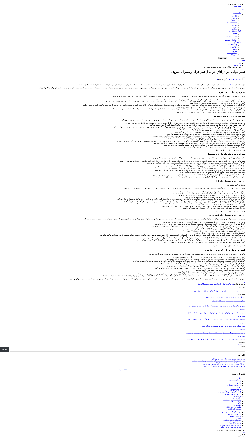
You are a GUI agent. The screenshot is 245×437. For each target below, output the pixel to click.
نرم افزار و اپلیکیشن (231, 40)
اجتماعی (234, 18)
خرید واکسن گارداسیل (234, 414)
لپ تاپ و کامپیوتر (231, 36)
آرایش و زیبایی (232, 44)
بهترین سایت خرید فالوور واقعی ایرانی (229, 392)
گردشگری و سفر (231, 53)
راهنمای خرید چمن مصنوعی (232, 400)
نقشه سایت (237, 6)
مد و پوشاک (233, 54)
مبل (240, 378)
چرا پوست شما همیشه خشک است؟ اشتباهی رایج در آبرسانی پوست (224, 366)
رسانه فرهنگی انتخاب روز (233, 390)
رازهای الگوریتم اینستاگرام (232, 394)
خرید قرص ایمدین (235, 423)
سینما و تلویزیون (232, 22)
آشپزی (235, 45)
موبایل (235, 34)
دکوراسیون (233, 47)
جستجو (243, 346)
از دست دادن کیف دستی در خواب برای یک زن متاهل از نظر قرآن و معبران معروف (219, 291)
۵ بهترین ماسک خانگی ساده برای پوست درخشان (229, 362)
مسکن (235, 27)
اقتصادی (234, 16)
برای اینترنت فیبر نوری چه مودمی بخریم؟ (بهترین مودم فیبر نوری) (224, 364)
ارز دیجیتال (233, 20)
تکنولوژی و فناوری (235, 31)
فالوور (239, 381)
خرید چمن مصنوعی (235, 416)
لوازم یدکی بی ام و (235, 403)
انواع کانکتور (237, 405)
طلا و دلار (234, 25)
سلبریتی (234, 51)
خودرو (235, 33)
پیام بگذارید (241, 344)
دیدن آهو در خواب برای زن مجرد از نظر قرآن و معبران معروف (225, 297)
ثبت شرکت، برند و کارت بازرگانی (230, 412)
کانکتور (239, 418)
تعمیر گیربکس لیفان (234, 409)
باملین (243, 9)
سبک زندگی (237, 42)
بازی (235, 38)
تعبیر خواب (241, 76)
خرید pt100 (237, 396)
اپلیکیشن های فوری (235, 380)
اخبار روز (238, 14)
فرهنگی (234, 24)
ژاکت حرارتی (237, 398)
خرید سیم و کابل (236, 401)
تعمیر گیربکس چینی (235, 411)
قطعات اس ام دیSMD (233, 407)
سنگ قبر (238, 383)
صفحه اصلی (237, 13)
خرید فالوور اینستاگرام (234, 385)
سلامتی (235, 49)
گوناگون (234, 29)
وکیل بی (238, 387)
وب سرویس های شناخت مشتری (230, 425)
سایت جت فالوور (235, 389)
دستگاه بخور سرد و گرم (233, 421)
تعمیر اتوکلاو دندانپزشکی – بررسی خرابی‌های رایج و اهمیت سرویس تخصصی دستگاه (218, 361)
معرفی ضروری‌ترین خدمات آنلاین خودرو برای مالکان (228, 359)
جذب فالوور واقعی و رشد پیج (232, 420)
